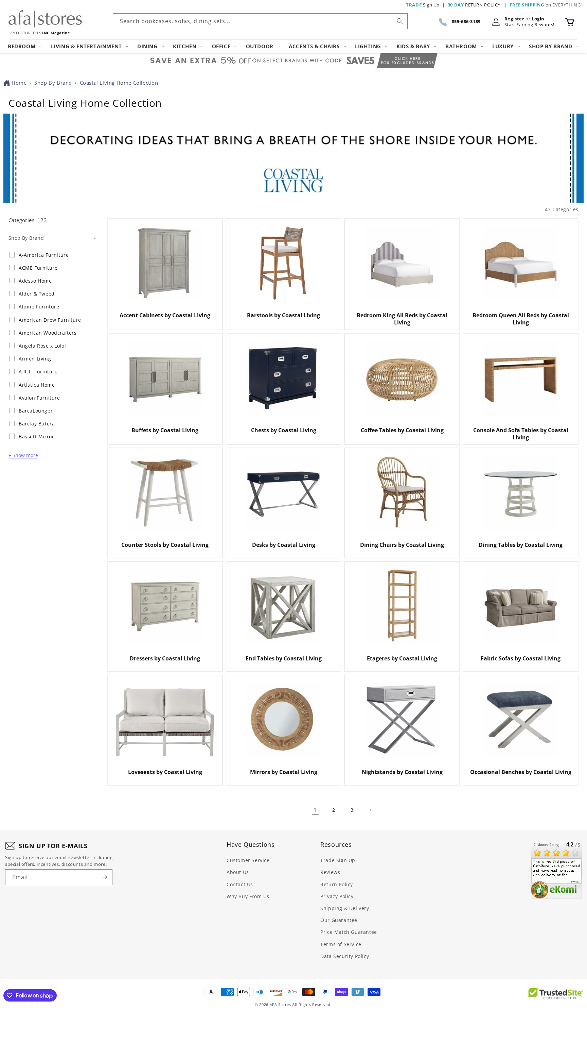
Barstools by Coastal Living (283, 315)
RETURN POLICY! (475, 5)
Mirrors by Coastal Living (283, 772)
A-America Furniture (44, 255)
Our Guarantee (338, 920)
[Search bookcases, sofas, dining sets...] (399, 21)
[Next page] (370, 810)
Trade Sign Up (337, 860)
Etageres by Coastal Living (402, 658)
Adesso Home (35, 281)
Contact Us (240, 884)
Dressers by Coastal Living (165, 658)
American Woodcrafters (48, 333)
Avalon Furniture (39, 398)
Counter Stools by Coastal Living (165, 545)
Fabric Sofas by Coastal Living (521, 658)
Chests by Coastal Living (283, 430)
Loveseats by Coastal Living (165, 772)
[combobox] (260, 21)
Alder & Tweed (37, 294)
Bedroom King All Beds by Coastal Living (402, 319)
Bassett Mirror (36, 437)
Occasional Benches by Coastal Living (520, 772)
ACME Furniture (38, 268)
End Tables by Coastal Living (284, 658)
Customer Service (248, 860)
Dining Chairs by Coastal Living (402, 545)
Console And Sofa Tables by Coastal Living (520, 434)
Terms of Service (340, 944)
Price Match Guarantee (348, 932)
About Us (238, 872)
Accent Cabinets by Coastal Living (165, 315)
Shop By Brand (53, 82)
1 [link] (315, 809)
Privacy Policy (336, 896)
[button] (569, 21)
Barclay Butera (37, 424)
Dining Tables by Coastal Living (521, 545)
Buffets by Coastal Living (164, 430)
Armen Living (35, 359)
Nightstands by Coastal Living (402, 772)
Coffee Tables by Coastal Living (402, 430)
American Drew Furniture (50, 320)
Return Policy (336, 884)
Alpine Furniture (39, 307)
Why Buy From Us (248, 896)
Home (19, 82)
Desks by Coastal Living (283, 545)
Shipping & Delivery (344, 908)
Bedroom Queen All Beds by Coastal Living (521, 319)
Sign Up (423, 5)
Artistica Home (37, 385)
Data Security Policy (344, 956)
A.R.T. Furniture (38, 372)
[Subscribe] (104, 877)
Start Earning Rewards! (529, 25)
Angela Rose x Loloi (42, 346)
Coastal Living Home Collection (119, 82)
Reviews (330, 872)
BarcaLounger (36, 411)
